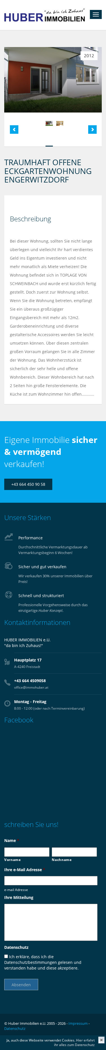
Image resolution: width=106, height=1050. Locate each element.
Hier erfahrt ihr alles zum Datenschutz (74, 1042)
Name (11, 840)
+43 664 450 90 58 (28, 484)
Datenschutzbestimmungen (30, 962)
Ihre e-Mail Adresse (24, 869)
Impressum (78, 1023)
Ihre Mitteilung (18, 897)
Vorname (12, 859)
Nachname (62, 859)
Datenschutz (16, 947)
